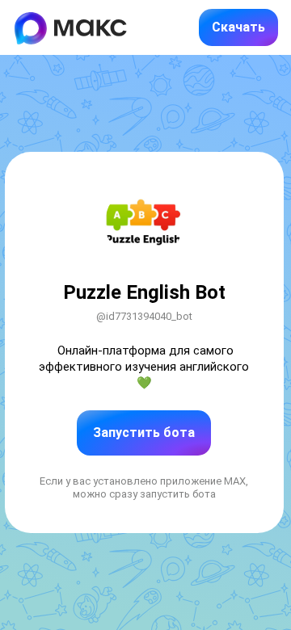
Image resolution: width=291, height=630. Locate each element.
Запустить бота (144, 432)
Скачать (238, 27)
